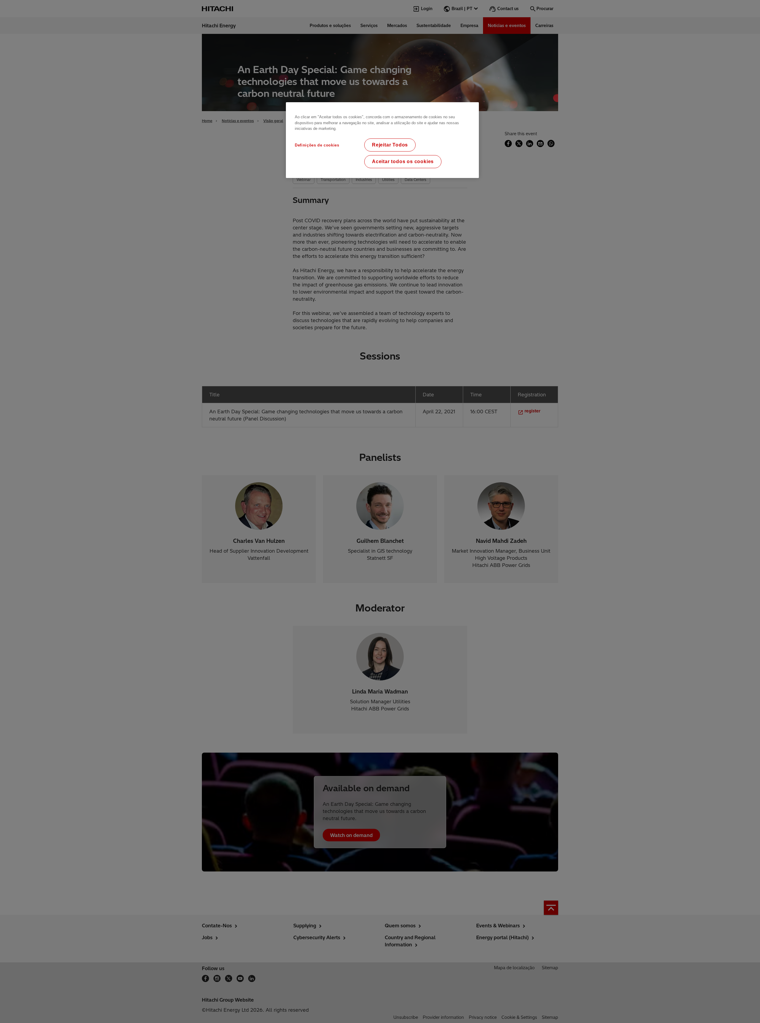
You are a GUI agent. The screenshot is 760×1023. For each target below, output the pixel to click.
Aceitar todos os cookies (403, 161)
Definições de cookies (317, 145)
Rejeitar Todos (390, 144)
